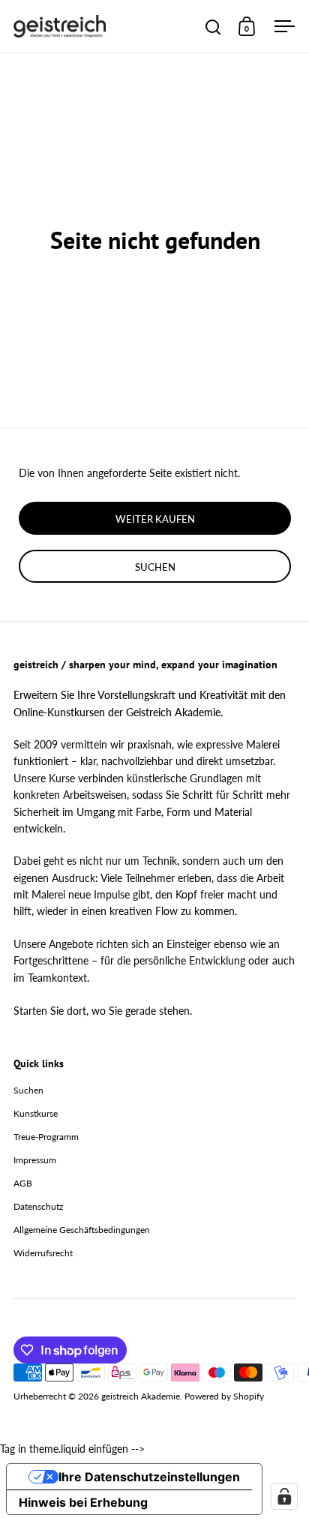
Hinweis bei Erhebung (83, 1502)
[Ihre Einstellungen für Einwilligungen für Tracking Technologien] (284, 1496)
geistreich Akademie (140, 1396)
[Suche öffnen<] (213, 26)
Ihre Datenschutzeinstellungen (149, 1476)
